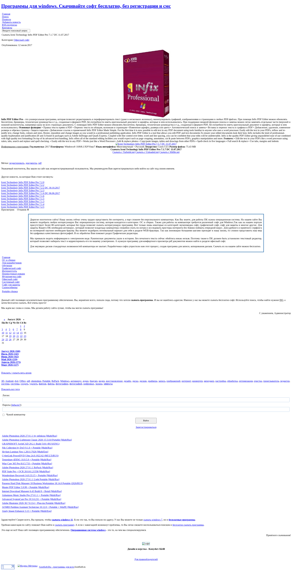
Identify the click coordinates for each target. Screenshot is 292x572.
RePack (55, 381)
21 (17, 336)
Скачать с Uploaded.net (147, 152)
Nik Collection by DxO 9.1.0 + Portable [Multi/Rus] (27, 447)
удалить (34, 384)
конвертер (197, 381)
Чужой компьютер (15, 414)
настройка (220, 381)
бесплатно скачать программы (188, 525)
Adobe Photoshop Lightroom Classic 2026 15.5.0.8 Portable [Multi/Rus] (37, 440)
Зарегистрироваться (146, 427)
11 (6, 333)
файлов (42, 384)
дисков (143, 381)
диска (135, 381)
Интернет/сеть (9, 271)
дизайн (127, 381)
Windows (64, 381)
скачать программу (64, 525)
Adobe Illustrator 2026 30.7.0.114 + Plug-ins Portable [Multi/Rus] (33, 503)
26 (10, 339)
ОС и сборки (8, 260)
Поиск (5, 16)
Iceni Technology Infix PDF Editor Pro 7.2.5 (22, 207)
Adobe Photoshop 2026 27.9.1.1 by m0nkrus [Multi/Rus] (29, 436)
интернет (186, 381)
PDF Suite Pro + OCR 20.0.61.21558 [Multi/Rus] (26, 471)
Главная (6, 14)
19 (10, 336)
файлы (51, 384)
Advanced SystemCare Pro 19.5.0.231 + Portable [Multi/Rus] (31, 499)
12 (10, 333)
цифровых (88, 384)
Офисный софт (21, 40)
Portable (46, 381)
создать (24, 384)
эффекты (108, 384)
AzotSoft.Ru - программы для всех (56, 567)
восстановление (114, 381)
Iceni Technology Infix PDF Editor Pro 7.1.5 (22, 198)
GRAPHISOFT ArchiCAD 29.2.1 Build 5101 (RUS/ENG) (30, 443)
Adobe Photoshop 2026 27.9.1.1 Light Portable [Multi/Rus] (30, 479)
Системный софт (11, 282)
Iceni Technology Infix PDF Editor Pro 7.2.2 (22, 185)
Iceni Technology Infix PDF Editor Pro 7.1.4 (22, 204)
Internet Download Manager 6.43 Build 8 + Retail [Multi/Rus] (32, 491)
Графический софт (11, 268)
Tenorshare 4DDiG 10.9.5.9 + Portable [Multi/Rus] (26, 459)
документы (31, 163)
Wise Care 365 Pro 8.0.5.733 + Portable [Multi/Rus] (27, 463)
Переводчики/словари (13, 273)
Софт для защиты (11, 284)
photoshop (36, 381)
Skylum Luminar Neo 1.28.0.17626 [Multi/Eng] (25, 451)
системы (15, 384)
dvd (16, 381)
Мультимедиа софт (11, 276)
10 (3, 333)
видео (102, 381)
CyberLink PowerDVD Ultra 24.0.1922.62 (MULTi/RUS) (30, 455)
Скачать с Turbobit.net (124, 152)
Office (22, 381)
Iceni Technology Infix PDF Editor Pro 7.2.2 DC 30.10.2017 (30, 187)
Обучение (7, 265)
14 (17, 333)
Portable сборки (10, 291)
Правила (6, 19)
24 (3, 339)
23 (25, 336)
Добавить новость (11, 22)
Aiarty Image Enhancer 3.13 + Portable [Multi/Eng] (27, 511)
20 (14, 336)
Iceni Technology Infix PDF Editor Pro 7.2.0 (22, 182)
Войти (146, 420)
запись (161, 381)
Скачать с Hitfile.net (169, 152)
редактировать (16, 163)
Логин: (6, 395)
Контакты (7, 27)
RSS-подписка (9, 25)
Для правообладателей (146, 559)
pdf (40, 163)
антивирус (76, 381)
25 (6, 339)
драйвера (152, 381)
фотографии (62, 384)
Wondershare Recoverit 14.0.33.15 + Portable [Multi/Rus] (30, 475)
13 (14, 333)
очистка (258, 381)
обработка (232, 381)
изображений (173, 381)
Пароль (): (12, 405)
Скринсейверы (9, 287)
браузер (93, 381)
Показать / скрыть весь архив (16, 373)
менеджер (209, 381)
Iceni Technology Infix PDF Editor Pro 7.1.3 (22, 201)
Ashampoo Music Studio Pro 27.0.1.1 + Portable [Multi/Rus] (31, 495)
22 (21, 336)
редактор (285, 381)
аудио (86, 381)
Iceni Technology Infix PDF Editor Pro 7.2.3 (22, 190)
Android (9, 381)
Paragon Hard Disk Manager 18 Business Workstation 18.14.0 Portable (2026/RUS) (42, 483)
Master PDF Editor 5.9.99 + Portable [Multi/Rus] (25, 487)
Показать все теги (10, 389)
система (5, 384)
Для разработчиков (12, 262)
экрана (98, 384)
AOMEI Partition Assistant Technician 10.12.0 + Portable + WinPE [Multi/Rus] (40, 507)
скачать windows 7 (152, 519)
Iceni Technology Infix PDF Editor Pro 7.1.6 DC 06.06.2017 (30, 193)
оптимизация (246, 381)
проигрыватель (271, 381)
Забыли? (15, 405)
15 (21, 333)
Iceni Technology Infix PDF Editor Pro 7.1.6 (22, 196)
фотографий (76, 384)
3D (2, 381)
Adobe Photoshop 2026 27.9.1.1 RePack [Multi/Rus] (27, 467)
